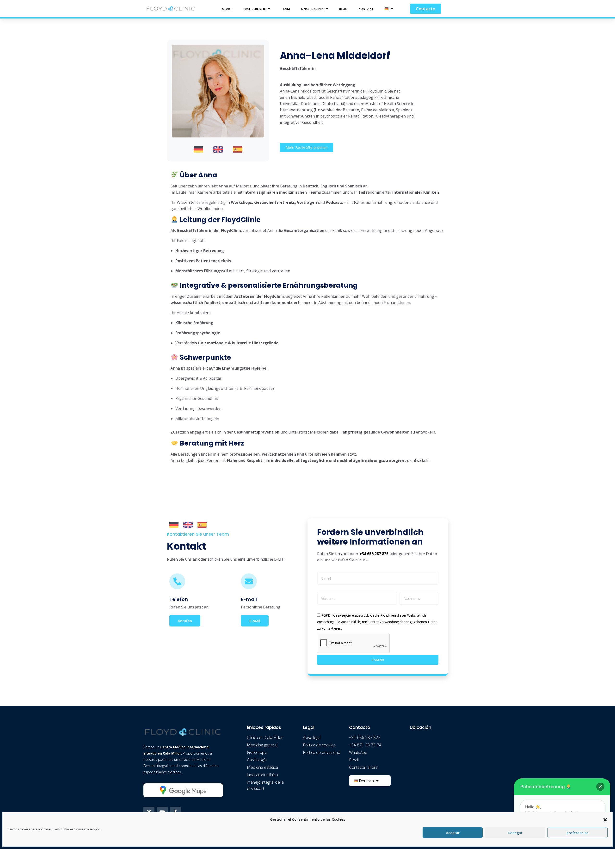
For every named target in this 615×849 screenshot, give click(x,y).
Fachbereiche (254, 8)
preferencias (577, 832)
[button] (605, 819)
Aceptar (453, 832)
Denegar (515, 832)
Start (227, 8)
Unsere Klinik (312, 8)
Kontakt (366, 8)
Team (285, 8)
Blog (343, 8)
